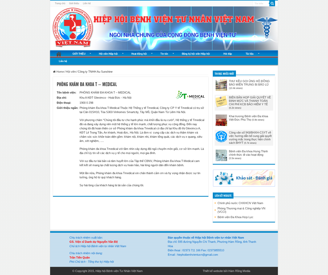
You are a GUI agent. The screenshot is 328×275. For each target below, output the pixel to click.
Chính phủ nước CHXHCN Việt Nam (240, 203)
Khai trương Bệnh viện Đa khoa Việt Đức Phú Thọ (248, 118)
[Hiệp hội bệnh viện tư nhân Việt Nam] (164, 27)
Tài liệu (250, 53)
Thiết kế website (213, 271)
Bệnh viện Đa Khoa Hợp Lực (235, 217)
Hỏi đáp (227, 53)
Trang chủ (60, 3)
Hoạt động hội (139, 53)
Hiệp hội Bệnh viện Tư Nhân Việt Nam (119, 271)
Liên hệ (87, 3)
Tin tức (164, 53)
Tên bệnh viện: (66, 92)
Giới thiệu (74, 3)
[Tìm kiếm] (272, 3)
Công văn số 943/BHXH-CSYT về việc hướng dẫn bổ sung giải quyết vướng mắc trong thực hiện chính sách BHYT (250, 137)
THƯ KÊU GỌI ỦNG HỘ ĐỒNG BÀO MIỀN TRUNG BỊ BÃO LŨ (249, 82)
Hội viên (71, 71)
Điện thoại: (64, 102)
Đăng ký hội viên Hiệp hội (196, 53)
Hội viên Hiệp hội (108, 53)
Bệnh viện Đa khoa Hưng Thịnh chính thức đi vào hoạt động (248, 153)
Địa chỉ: (62, 97)
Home (60, 71)
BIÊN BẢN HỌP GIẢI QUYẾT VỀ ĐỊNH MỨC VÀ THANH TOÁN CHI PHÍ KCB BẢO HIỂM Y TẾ (250, 101)
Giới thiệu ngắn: (67, 107)
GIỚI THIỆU (79, 53)
